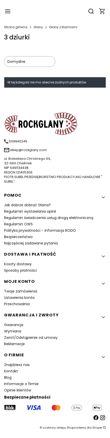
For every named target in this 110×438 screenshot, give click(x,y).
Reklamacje (14, 343)
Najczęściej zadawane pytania (31, 243)
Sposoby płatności (20, 270)
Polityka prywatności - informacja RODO (40, 230)
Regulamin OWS (18, 224)
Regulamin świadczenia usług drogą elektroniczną (48, 217)
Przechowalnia (17, 303)
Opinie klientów (17, 390)
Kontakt (11, 371)
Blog (8, 377)
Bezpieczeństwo (18, 236)
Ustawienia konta (19, 297)
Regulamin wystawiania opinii (30, 211)
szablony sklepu (54, 428)
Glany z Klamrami (63, 27)
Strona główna (15, 27)
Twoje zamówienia (20, 291)
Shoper (97, 428)
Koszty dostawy (18, 264)
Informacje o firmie (21, 383)
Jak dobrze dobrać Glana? (27, 205)
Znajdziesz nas (17, 364)
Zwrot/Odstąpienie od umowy (31, 337)
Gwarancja (13, 324)
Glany (38, 27)
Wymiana (12, 331)
